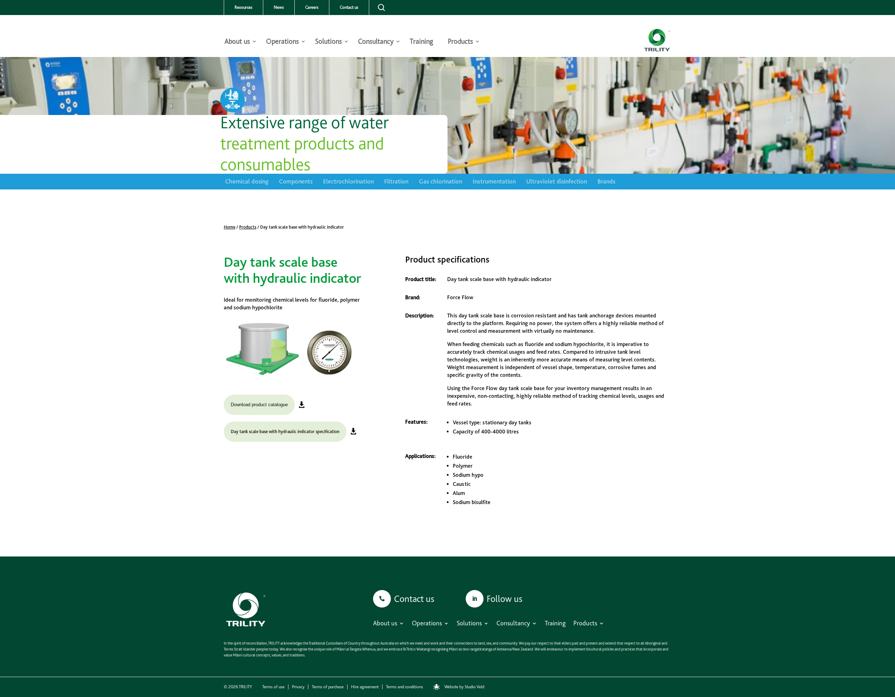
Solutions (328, 42)
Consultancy (376, 42)
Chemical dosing (246, 181)
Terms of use (273, 686)
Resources (243, 7)
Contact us (349, 7)
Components (296, 181)
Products (460, 42)
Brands (606, 181)
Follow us (504, 598)
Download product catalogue (259, 404)
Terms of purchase (328, 686)
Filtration (396, 181)
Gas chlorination (440, 181)
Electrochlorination (348, 181)
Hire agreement (365, 686)
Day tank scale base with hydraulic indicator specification (285, 431)
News (279, 7)
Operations (282, 42)
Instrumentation (494, 181)
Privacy (298, 686)
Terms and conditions (404, 686)
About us (237, 42)
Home (229, 227)
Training (421, 42)
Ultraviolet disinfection (556, 181)
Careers (311, 7)
